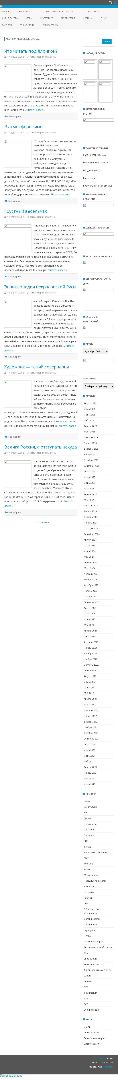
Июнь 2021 (89, 755)
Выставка (89, 835)
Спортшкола (90, 958)
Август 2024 (90, 539)
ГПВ (86, 840)
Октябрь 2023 (91, 596)
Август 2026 (90, 403)
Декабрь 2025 (91, 448)
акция (87, 801)
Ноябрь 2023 (90, 590)
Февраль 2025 (91, 505)
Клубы (29, 18)
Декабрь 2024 (91, 516)
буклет (87, 818)
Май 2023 (89, 624)
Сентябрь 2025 (92, 465)
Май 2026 (89, 420)
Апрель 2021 (90, 767)
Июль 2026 (89, 408)
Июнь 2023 (89, 619)
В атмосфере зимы (23, 126)
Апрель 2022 (90, 698)
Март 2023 (89, 636)
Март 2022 (89, 704)
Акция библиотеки (28, 11)
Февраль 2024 (91, 573)
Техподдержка (50, 25)
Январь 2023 (90, 647)
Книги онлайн (90, 178)
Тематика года (91, 964)
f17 (8, 56)
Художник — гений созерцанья (36, 367)
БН (85, 812)
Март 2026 (89, 431)
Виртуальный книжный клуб (97, 185)
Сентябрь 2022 (92, 670)
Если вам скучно (90, 11)
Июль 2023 (89, 613)
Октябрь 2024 (91, 528)
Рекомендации (27, 25)
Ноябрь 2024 (90, 522)
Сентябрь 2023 (92, 602)
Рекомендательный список (98, 947)
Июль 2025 (89, 477)
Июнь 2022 (89, 687)
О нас (104, 18)
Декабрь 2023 (91, 585)
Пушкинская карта (93, 941)
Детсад (87, 846)
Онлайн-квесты (92, 918)
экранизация (90, 992)
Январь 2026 (90, 443)
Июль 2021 (89, 750)
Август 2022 (90, 676)
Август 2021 (90, 744)
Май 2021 (89, 761)
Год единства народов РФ (59, 11)
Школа (87, 975)
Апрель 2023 (90, 630)
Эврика (87, 981)
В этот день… (91, 823)
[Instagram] (110, 2)
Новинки (87, 18)
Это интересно (92, 1009)
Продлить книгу (91, 170)
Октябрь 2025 (91, 460)
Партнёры (7, 25)
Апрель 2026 (90, 426)
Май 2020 (89, 778)
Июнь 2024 (89, 551)
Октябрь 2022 (91, 664)
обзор (87, 903)
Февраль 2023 (91, 642)
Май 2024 (89, 556)
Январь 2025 (90, 511)
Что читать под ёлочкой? (30, 51)
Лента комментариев (95, 1038)
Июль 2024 (89, 545)
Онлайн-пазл (90, 924)
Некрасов (89, 892)
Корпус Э (88, 863)
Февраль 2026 (91, 437)
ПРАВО (87, 935)
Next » (45, 522)
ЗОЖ (86, 858)
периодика (89, 930)
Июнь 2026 (89, 414)
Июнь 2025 (89, 482)
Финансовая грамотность (97, 969)
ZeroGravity (100, 1058)
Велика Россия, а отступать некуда (40, 447)
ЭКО (86, 987)
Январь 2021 (90, 772)
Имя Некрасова (10, 18)
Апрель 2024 (90, 562)
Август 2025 (90, 471)
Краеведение (46, 18)
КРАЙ (87, 869)
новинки (88, 897)
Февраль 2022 (91, 710)
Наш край (89, 886)
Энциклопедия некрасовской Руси (40, 287)
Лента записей (91, 1032)
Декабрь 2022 (91, 653)
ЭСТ (86, 1004)
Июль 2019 (89, 784)
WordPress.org (91, 1043)
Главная (6, 11)
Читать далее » (35, 110)
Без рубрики (14, 116)
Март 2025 (89, 499)
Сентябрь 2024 (92, 534)
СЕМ (86, 952)
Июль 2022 (89, 681)
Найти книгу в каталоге (95, 162)
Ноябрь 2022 (90, 659)
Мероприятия (68, 18)
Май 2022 (89, 693)
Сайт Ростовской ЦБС (94, 154)
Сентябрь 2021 (92, 738)
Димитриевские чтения (96, 852)
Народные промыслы (95, 880)
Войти (87, 1026)
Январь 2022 (90, 715)
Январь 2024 (90, 579)
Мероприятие (91, 875)
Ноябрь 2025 (90, 454)
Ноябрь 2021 (90, 727)
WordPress (107, 1066)
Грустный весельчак (25, 211)
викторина (89, 829)
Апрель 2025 (90, 494)
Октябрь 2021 (91, 732)
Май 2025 (89, 488)
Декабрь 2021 (91, 721)
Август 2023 (90, 607)
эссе (86, 998)
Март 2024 (89, 568)
